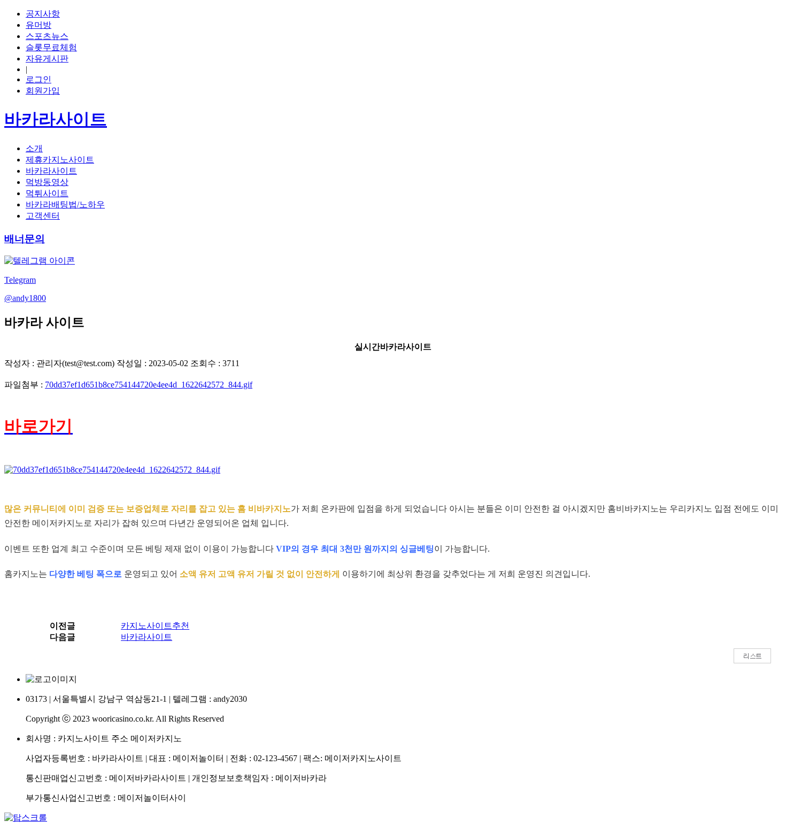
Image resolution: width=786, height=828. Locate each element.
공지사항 (43, 13)
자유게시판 (47, 58)
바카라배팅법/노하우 (65, 204)
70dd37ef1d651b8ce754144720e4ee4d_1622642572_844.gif (148, 384)
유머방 (38, 24)
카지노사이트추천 (155, 625)
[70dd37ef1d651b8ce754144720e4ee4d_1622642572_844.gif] (112, 470)
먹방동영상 (47, 182)
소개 (34, 148)
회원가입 (43, 90)
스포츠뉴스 (47, 36)
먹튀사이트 (47, 193)
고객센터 (43, 215)
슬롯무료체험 (51, 47)
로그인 (38, 79)
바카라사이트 (51, 170)
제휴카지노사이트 (60, 159)
